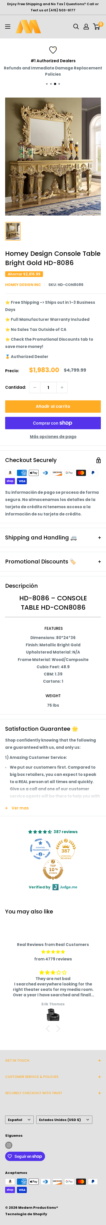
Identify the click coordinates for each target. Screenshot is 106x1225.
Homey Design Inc (23, 284)
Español (15, 1120)
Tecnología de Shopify (26, 1214)
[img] (53, 952)
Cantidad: (15, 387)
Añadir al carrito (53, 406)
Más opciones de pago (53, 436)
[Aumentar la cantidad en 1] (62, 387)
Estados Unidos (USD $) (60, 1120)
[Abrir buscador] (76, 26)
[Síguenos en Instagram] (8, 1145)
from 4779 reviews (53, 959)
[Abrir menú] (7, 27)
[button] (49, 1028)
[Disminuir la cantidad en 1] (34, 387)
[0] (96, 26)
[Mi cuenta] (86, 26)
